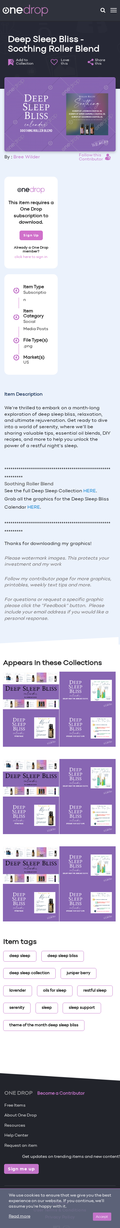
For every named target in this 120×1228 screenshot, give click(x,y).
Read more (19, 1216)
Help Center (16, 1135)
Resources (14, 1126)
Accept (102, 1216)
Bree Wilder (26, 157)
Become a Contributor (61, 1093)
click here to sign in (31, 257)
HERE (89, 491)
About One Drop (20, 1115)
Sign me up (21, 1169)
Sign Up (31, 235)
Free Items (15, 1105)
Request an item (20, 1146)
